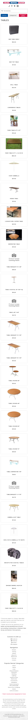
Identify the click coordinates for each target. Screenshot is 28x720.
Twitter (14, 642)
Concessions (14, 680)
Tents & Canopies (14, 684)
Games (14, 689)
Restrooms (14, 678)
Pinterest (14, 640)
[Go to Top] (26, 718)
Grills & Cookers (14, 690)
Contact (14, 660)
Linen (14, 669)
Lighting (14, 675)
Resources (14, 656)
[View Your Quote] (14, 6)
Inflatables (14, 682)
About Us (14, 655)
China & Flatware (14, 670)
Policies (14, 658)
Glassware (14, 672)
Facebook (14, 639)
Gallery (14, 653)
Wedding (14, 674)
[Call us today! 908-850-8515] (9, 6)
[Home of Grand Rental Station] (14, 3)
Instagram (14, 644)
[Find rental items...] (2, 10)
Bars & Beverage (14, 685)
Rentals (14, 649)
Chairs (14, 665)
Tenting (14, 651)
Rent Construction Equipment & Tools (14, 694)
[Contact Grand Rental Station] (11, 6)
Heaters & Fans (14, 677)
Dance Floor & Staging (14, 687)
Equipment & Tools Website (23, 15)
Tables (14, 667)
